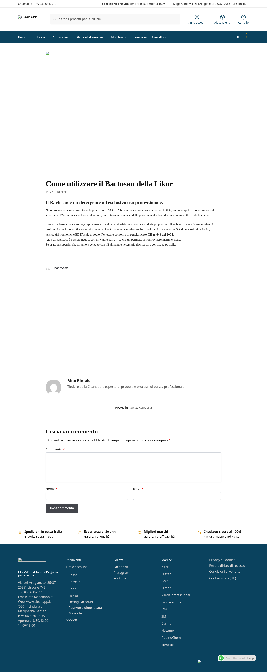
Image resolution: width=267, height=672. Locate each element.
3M (163, 616)
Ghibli (165, 581)
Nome (51, 488)
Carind (166, 623)
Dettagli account (81, 602)
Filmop (166, 588)
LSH (164, 609)
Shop (72, 589)
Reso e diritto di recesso (227, 565)
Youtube (120, 578)
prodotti (72, 620)
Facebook (121, 567)
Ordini (73, 596)
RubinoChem (171, 637)
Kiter (165, 567)
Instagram (121, 572)
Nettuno (167, 630)
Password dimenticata (85, 607)
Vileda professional (175, 595)
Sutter (166, 574)
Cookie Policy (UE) (222, 578)
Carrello (243, 22)
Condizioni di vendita (224, 571)
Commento (55, 449)
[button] (242, 37)
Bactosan (61, 268)
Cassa (73, 575)
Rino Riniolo (79, 380)
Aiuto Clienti (222, 22)
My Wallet (76, 613)
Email (138, 488)
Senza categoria (141, 407)
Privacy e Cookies (222, 560)
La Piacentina (171, 602)
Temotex (167, 645)
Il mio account (197, 22)
